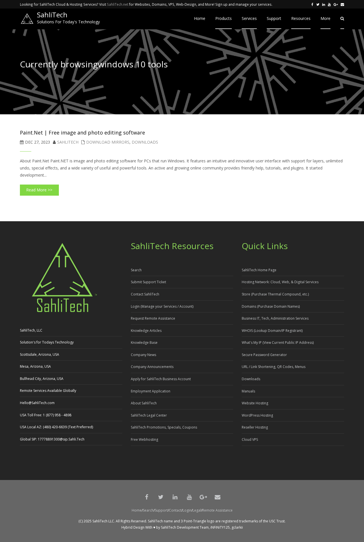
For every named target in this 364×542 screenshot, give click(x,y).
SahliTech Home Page (259, 270)
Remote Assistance (217, 510)
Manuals (248, 391)
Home (137, 510)
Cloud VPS (250, 439)
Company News (143, 354)
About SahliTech (144, 403)
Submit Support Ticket (148, 282)
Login (187, 510)
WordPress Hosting (257, 415)
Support (161, 510)
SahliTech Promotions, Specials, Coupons (164, 427)
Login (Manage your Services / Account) (162, 306)
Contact (175, 510)
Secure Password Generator (264, 354)
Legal (197, 510)
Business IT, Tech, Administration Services (275, 318)
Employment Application (150, 391)
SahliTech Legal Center (149, 415)
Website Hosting (255, 403)
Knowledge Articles (146, 330)
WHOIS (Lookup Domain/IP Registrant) (272, 330)
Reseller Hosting (255, 427)
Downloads (145, 142)
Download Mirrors (107, 142)
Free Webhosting (144, 439)
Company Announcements (152, 366)
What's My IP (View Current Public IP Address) (278, 342)
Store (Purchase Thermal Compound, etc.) (275, 294)
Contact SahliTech (145, 294)
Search (136, 270)
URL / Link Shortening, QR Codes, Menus (273, 366)
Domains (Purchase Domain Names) (271, 306)
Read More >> (39, 190)
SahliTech (67, 142)
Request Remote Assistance (153, 318)
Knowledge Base (144, 342)
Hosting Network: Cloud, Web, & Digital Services (280, 282)
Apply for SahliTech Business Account (161, 378)
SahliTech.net (117, 4)
